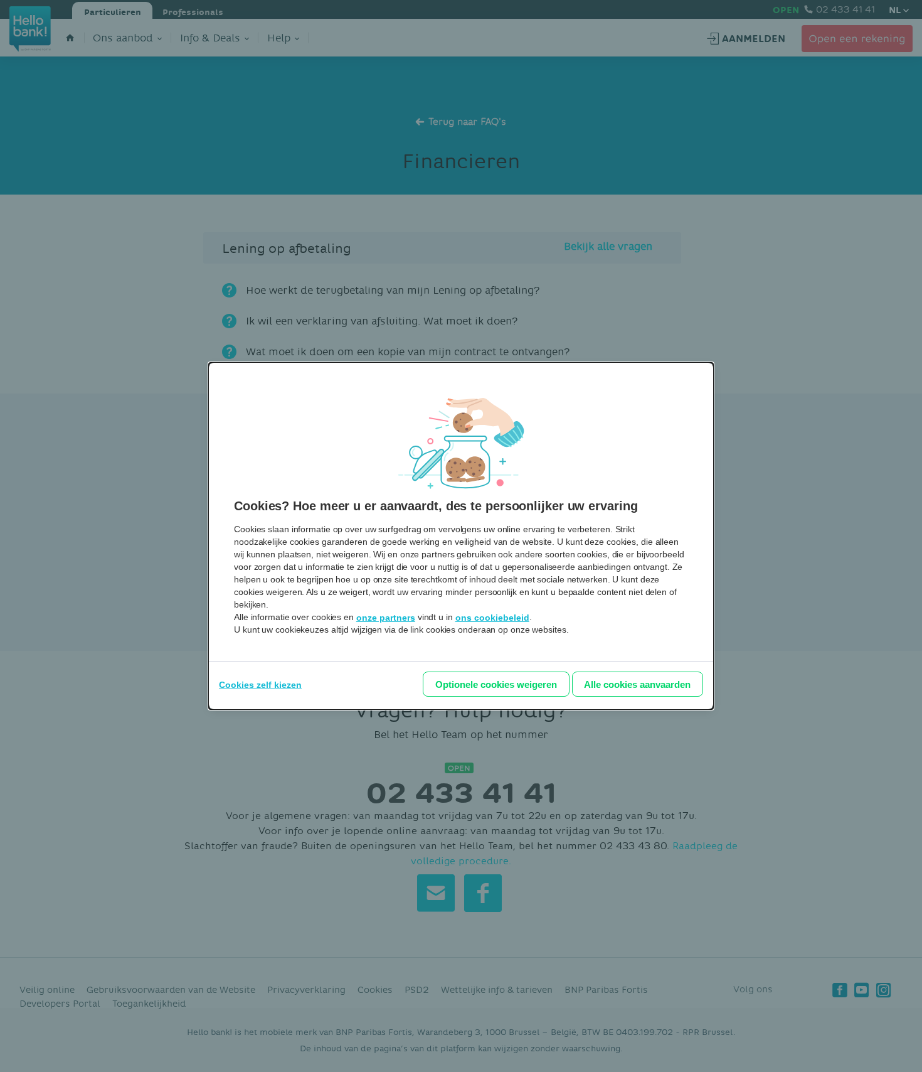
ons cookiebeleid (492, 618)
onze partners (385, 618)
